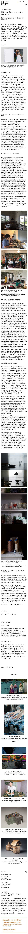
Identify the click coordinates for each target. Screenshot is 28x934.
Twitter (10, 895)
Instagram (11, 894)
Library (9, 614)
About (3, 886)
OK (14, 930)
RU (23, 1)
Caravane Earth (12, 910)
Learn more (20, 913)
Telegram (18, 894)
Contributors (6, 884)
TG (7, 667)
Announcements (6, 880)
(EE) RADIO (4, 882)
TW (12, 667)
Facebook (4, 894)
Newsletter (5, 887)
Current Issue (6, 875)
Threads (3, 895)
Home (9, 9)
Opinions (4, 9)
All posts (4, 876)
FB (9, 667)
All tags (4, 878)
